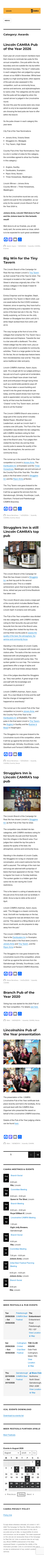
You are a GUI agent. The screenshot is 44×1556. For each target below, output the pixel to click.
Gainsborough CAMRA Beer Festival (22, 1376)
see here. (34, 1006)
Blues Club (37, 1373)
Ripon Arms (18, 478)
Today (22, 1494)
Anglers (9, 724)
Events (6, 248)
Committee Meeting (19, 1189)
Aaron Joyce (11, 246)
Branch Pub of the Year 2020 (18, 994)
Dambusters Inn (10, 465)
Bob (8, 1020)
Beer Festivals (9, 1434)
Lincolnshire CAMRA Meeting (23, 1217)
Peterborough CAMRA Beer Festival (21, 1316)
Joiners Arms (28, 711)
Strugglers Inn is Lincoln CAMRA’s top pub (21, 777)
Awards (31, 246)
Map (32, 1336)
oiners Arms (29, 462)
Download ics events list (13, 1415)
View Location (35, 1332)
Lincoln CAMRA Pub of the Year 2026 (20, 47)
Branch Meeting (17, 1203)
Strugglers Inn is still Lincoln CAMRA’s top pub (21, 532)
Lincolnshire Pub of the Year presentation (21, 1032)
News (18, 518)
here (16, 1123)
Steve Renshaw (12, 515)
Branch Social (17, 1175)
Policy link (7, 1515)
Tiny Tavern (34, 272)
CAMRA (37, 246)
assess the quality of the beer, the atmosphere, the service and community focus (20, 636)
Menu (7, 20)
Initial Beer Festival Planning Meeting (22, 1264)
